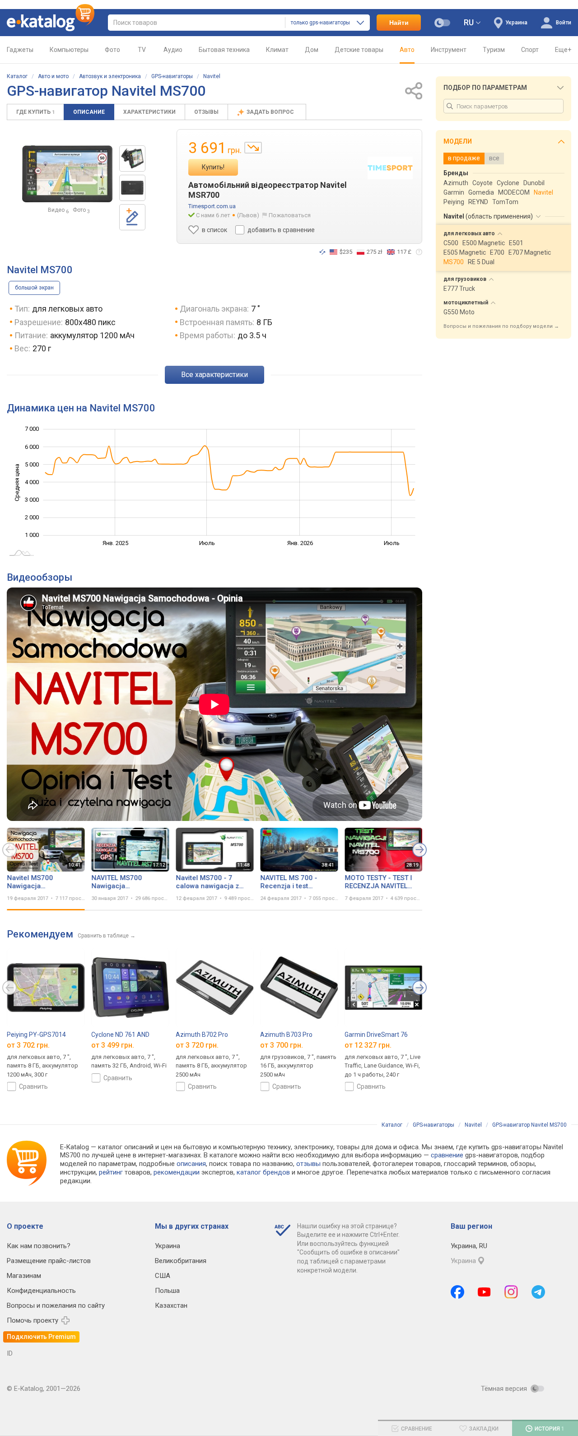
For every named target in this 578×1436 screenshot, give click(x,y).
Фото (112, 49)
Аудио (172, 49)
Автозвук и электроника (110, 76)
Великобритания (180, 1261)
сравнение (447, 1155)
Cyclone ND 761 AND (120, 1034)
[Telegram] (538, 1292)
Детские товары (359, 49)
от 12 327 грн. (368, 1045)
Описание (89, 112)
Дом (311, 49)
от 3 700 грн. (281, 1045)
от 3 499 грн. (112, 1045)
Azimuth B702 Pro (202, 1034)
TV (141, 49)
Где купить (35, 112)
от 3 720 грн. (197, 1045)
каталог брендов (263, 1172)
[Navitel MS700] (132, 158)
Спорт (530, 49)
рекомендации (177, 1172)
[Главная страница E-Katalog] (50, 22)
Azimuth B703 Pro (286, 1034)
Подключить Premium (41, 1336)
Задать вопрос (271, 112)
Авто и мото (53, 76)
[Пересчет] (322, 252)
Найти (399, 22)
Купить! (213, 167)
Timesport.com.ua (212, 206)
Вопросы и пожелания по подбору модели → (501, 326)
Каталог (17, 76)
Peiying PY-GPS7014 (36, 1034)
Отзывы (206, 112)
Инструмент (448, 49)
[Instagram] (511, 1292)
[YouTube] (484, 1291)
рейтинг (111, 1172)
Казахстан (171, 1305)
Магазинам (24, 1276)
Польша (167, 1291)
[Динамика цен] (253, 148)
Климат (277, 49)
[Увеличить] (67, 173)
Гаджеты (20, 49)
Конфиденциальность (41, 1291)
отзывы (308, 1164)
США (162, 1276)
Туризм (494, 49)
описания (191, 1164)
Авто (407, 49)
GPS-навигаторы (172, 76)
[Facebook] (457, 1292)
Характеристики (149, 112)
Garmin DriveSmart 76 (376, 1034)
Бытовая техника (224, 49)
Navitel (211, 76)
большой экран (34, 287)
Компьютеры (69, 49)
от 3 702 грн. (28, 1045)
